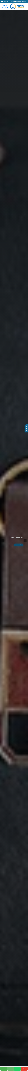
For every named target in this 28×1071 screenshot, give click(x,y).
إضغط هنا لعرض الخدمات (4, 7)
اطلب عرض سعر (18, 545)
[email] (24, 1069)
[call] (3, 1069)
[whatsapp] (17, 1069)
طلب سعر (26, 429)
